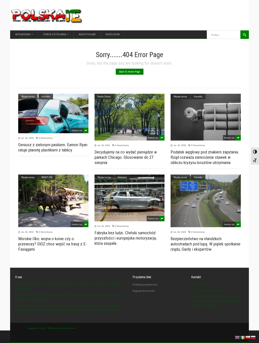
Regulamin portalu (144, 291)
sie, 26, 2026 (27, 137)
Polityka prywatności (145, 284)
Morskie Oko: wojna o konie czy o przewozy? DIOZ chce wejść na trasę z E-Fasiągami (52, 244)
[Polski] (248, 337)
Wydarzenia (28, 96)
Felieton (122, 177)
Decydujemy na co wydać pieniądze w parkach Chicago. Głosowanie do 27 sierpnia (125, 157)
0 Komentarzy (45, 137)
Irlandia (45, 96)
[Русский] (253, 337)
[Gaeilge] (242, 337)
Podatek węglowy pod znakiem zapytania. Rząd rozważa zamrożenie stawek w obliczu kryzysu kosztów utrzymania (205, 157)
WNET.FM (46, 177)
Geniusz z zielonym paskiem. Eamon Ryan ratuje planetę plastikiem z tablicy (52, 147)
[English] (237, 337)
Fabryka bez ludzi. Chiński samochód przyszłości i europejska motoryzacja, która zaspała (125, 238)
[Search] (244, 34)
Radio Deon (104, 96)
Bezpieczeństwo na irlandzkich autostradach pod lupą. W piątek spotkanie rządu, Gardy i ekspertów (205, 244)
